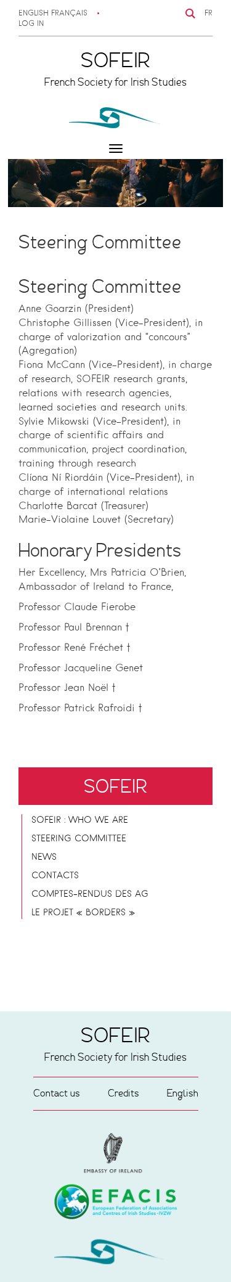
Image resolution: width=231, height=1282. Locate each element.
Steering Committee (78, 839)
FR (209, 13)
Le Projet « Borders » (83, 912)
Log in (31, 24)
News (44, 857)
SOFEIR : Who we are (79, 820)
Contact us (56, 1093)
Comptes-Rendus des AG (89, 894)
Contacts (55, 876)
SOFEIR (115, 1254)
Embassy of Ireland (115, 1203)
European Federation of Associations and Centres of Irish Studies (116, 1153)
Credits (123, 1093)
